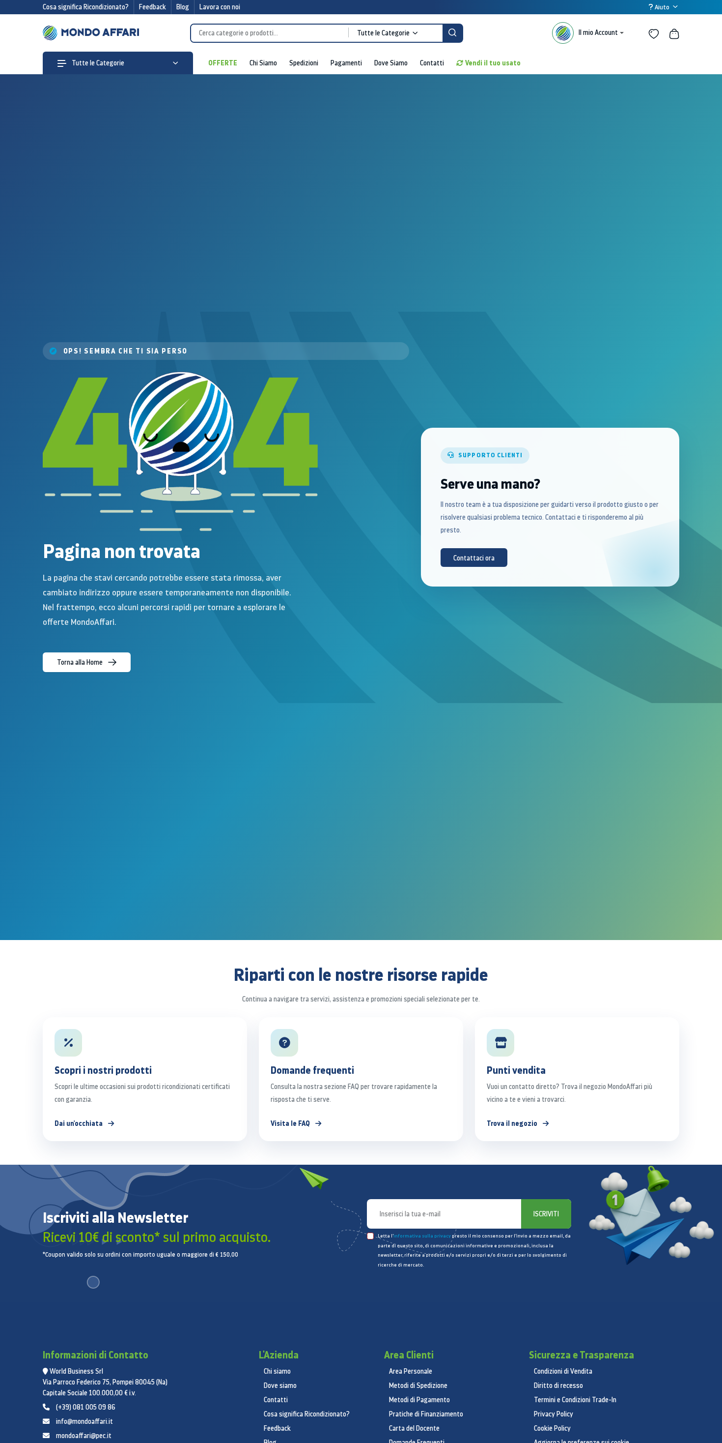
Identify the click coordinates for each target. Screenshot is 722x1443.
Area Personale (410, 1371)
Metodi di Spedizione (418, 1385)
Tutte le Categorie (97, 63)
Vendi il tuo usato (493, 62)
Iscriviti (546, 1213)
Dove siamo (280, 1385)
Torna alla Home (80, 662)
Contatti (432, 63)
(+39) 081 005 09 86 (85, 1407)
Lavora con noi (219, 6)
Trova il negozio (513, 1123)
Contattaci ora (474, 558)
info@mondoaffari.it (84, 1421)
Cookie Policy (552, 1428)
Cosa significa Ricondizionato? (86, 6)
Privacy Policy (553, 1414)
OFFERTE (222, 62)
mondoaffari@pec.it (83, 1435)
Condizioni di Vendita (563, 1371)
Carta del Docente (414, 1428)
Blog (182, 6)
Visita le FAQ (291, 1123)
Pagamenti (346, 63)
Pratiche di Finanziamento (426, 1414)
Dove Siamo (391, 63)
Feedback (152, 6)
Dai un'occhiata (79, 1123)
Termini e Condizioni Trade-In (575, 1399)
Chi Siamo (263, 63)
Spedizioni (303, 63)
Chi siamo (277, 1371)
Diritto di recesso (558, 1385)
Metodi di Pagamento (419, 1399)
